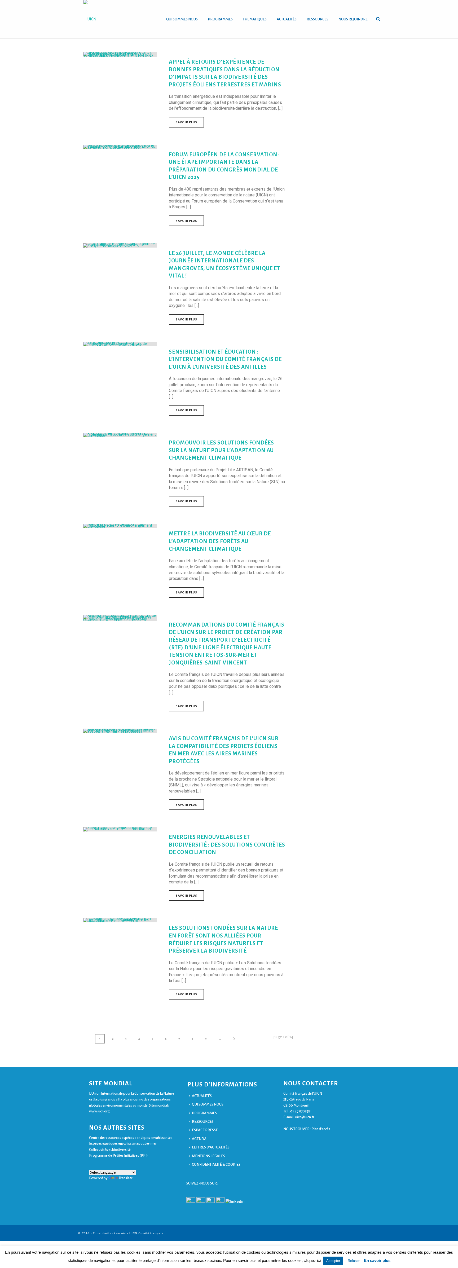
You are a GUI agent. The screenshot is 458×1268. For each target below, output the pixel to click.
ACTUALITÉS (287, 19)
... (219, 1038)
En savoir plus (377, 1260)
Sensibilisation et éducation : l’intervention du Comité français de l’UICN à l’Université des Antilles (225, 359)
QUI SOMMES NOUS (182, 19)
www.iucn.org (99, 1111)
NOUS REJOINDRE (353, 19)
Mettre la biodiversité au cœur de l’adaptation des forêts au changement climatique (220, 541)
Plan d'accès (320, 1129)
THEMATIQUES (255, 19)
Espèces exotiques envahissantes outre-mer (123, 1144)
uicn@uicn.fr (304, 1117)
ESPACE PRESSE (205, 1130)
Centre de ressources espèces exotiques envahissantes (130, 1138)
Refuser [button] (354, 1261)
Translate (126, 1178)
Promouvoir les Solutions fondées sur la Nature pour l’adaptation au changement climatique (221, 450)
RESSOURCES (317, 19)
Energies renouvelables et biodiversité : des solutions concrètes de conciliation (227, 844)
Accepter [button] (333, 1261)
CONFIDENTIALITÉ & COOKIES (216, 1164)
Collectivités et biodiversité (110, 1150)
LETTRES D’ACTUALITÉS (211, 1147)
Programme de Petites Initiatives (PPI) (118, 1155)
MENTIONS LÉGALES (208, 1156)
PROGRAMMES (220, 19)
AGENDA (199, 1139)
